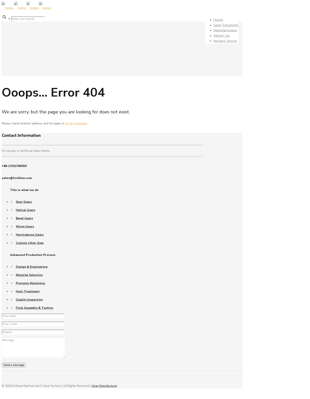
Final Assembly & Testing (34, 308)
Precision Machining (30, 283)
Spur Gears (24, 202)
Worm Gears (25, 226)
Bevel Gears (24, 218)
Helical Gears (25, 210)
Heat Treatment (28, 291)
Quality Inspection (29, 300)
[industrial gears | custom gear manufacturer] (26, 8)
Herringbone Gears (30, 235)
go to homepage (76, 123)
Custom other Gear (30, 243)
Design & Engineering (31, 267)
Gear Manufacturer (104, 386)
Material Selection (29, 275)
